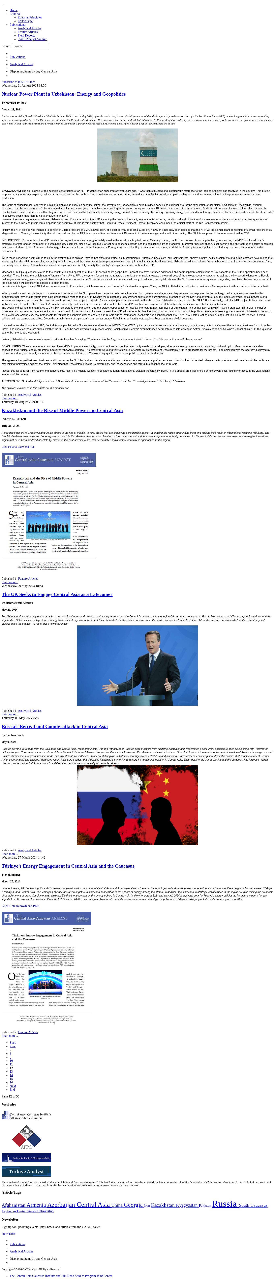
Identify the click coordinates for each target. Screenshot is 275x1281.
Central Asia (94, 1204)
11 (11, 1064)
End (12, 1089)
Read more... (10, 398)
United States (27, 1211)
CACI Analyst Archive (32, 39)
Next (13, 1086)
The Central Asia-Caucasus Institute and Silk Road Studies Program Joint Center (61, 1276)
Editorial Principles (30, 17)
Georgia (134, 1204)
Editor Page (25, 21)
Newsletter (8, 1233)
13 (11, 1071)
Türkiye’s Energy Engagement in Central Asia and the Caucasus (68, 866)
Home (14, 10)
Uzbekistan (45, 1211)
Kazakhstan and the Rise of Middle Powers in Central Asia (62, 410)
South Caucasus (253, 1205)
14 (11, 1075)
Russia (225, 1204)
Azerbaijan (62, 1204)
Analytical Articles (29, 28)
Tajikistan (9, 1211)
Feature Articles (28, 32)
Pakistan (205, 1205)
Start (13, 1042)
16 (11, 1082)
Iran (147, 1205)
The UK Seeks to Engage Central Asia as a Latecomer (57, 594)
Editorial (15, 13)
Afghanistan (14, 1205)
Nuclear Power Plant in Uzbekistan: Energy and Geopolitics (64, 94)
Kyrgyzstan (187, 1205)
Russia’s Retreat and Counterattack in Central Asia (55, 726)
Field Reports (26, 35)
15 (11, 1078)
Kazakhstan (163, 1205)
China (118, 1205)
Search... (7, 46)
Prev (13, 1046)
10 (11, 1060)
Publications (17, 24)
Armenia (37, 1205)
